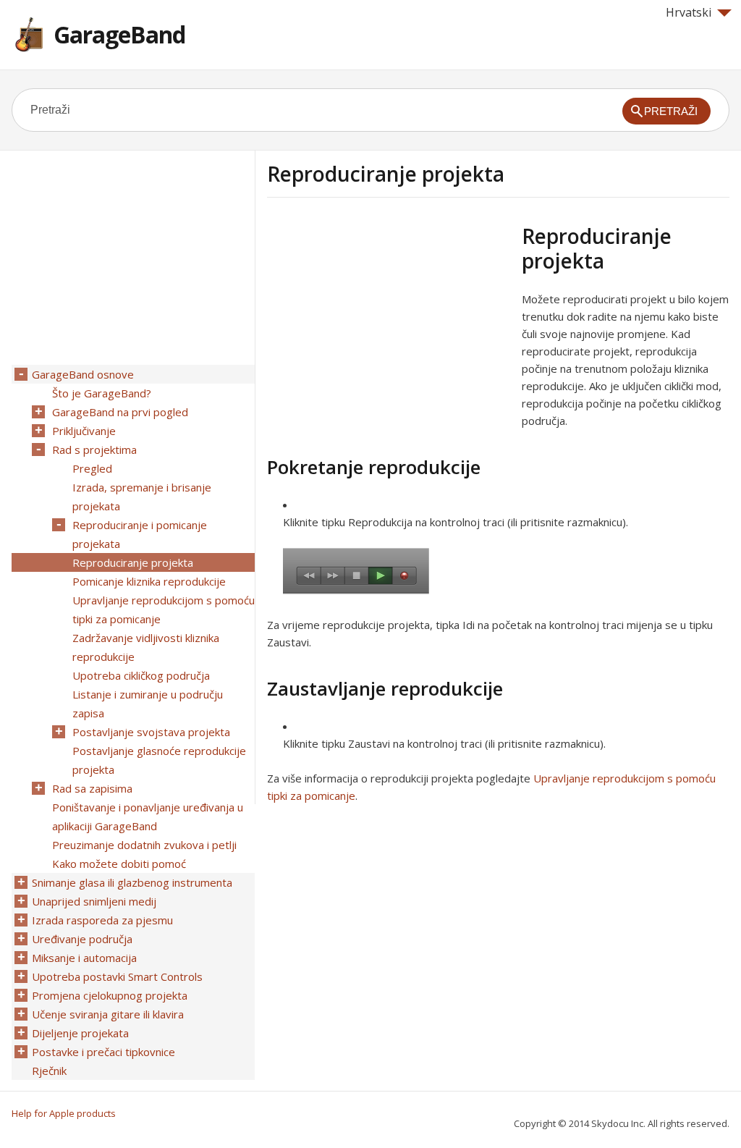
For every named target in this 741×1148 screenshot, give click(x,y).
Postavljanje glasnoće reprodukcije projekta (159, 760)
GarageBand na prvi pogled (120, 412)
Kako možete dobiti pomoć (119, 863)
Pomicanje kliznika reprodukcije (149, 581)
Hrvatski (688, 12)
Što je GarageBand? (101, 393)
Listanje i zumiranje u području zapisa (147, 703)
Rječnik (49, 1070)
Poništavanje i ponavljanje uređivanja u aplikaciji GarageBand (147, 816)
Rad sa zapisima (92, 788)
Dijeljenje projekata (80, 1033)
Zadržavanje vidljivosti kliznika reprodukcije (145, 647)
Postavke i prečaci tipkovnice (103, 1051)
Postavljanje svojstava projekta (151, 732)
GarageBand (119, 34)
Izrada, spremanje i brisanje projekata (141, 496)
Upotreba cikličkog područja (141, 675)
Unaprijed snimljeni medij (94, 901)
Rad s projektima (94, 449)
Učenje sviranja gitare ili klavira (108, 1014)
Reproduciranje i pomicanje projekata (139, 534)
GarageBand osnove (83, 374)
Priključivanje (84, 430)
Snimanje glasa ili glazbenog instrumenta (132, 882)
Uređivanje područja (82, 939)
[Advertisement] (388, 325)
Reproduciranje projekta (132, 562)
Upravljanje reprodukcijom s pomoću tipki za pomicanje (163, 609)
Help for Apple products (64, 1113)
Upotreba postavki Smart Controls (117, 976)
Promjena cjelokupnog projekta (109, 995)
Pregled (92, 468)
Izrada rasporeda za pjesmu (102, 920)
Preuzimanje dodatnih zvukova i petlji (144, 844)
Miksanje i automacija (84, 957)
